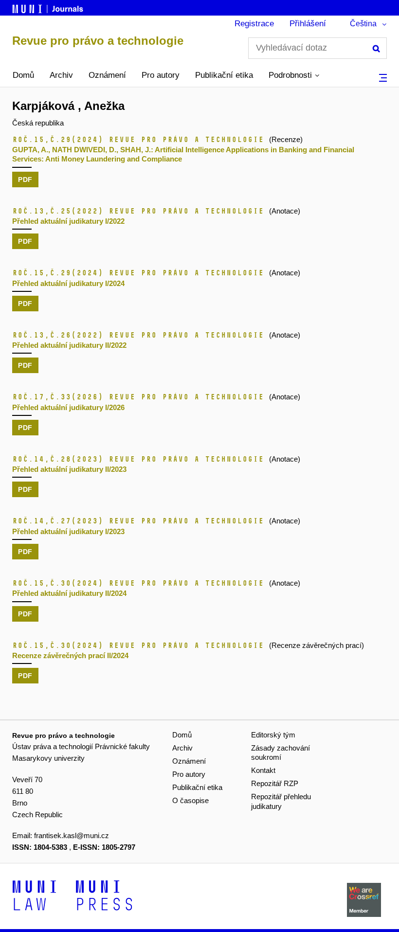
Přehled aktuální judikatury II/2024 (69, 593)
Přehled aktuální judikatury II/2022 (69, 345)
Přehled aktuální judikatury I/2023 (68, 531)
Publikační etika (224, 75)
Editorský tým (273, 735)
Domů (23, 75)
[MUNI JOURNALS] (48, 7)
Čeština (363, 23)
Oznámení (107, 75)
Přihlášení (308, 23)
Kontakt (263, 770)
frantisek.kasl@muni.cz (71, 835)
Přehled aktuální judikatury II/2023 (69, 469)
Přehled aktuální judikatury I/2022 (68, 221)
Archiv (61, 75)
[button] (294, 75)
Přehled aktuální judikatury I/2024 (68, 283)
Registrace (254, 23)
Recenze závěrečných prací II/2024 (70, 655)
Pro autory (161, 75)
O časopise (190, 800)
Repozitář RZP (274, 783)
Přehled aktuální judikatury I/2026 (68, 407)
